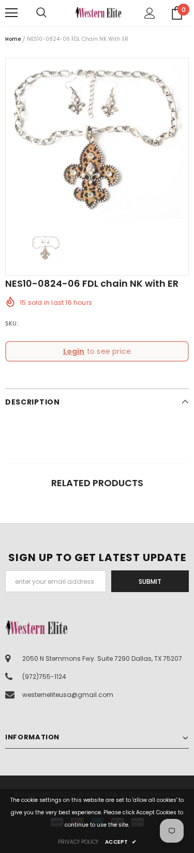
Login (74, 351)
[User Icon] (149, 13)
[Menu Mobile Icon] (11, 13)
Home (13, 39)
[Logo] (98, 12)
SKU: (11, 323)
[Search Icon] (51, 13)
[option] (97, 141)
